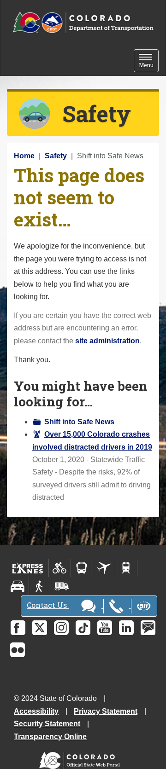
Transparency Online (50, 736)
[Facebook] (18, 628)
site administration (107, 341)
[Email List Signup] (148, 628)
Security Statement (47, 724)
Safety (56, 156)
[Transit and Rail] (82, 568)
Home (24, 156)
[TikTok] (83, 628)
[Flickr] (17, 650)
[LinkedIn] (126, 628)
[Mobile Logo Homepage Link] (83, 23)
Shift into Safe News (79, 422)
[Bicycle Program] (59, 568)
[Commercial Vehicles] (62, 586)
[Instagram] (61, 628)
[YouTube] (105, 628)
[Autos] (17, 586)
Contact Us (48, 605)
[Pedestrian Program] (40, 586)
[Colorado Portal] (81, 758)
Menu (149, 61)
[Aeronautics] (104, 568)
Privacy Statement (105, 711)
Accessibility (36, 711)
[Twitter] (40, 628)
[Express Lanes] (28, 568)
